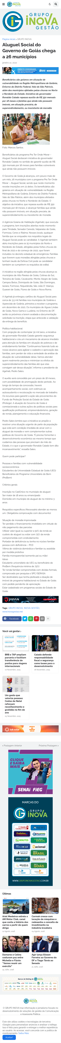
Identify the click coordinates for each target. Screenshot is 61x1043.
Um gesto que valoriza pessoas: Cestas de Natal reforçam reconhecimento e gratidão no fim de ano (15, 704)
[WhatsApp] (30, 618)
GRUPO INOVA (24, 39)
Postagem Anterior (13, 745)
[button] (3, 4)
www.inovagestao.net (12, 611)
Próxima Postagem (48, 745)
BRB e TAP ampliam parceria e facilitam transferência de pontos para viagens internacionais (16, 660)
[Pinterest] (36, 618)
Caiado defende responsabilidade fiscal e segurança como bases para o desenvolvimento (44, 660)
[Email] (42, 618)
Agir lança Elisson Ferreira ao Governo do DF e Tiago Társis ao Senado (44, 959)
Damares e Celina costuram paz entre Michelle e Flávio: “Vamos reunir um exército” (12, 960)
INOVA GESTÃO (31, 608)
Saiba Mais (23, 1033)
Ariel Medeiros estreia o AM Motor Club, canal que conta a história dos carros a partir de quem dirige (15, 922)
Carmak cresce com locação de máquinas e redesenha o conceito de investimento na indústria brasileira (45, 922)
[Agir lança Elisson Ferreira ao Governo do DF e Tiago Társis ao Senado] (45, 944)
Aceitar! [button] (9, 1037)
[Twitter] (24, 618)
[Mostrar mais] (47, 618)
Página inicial (8, 39)
